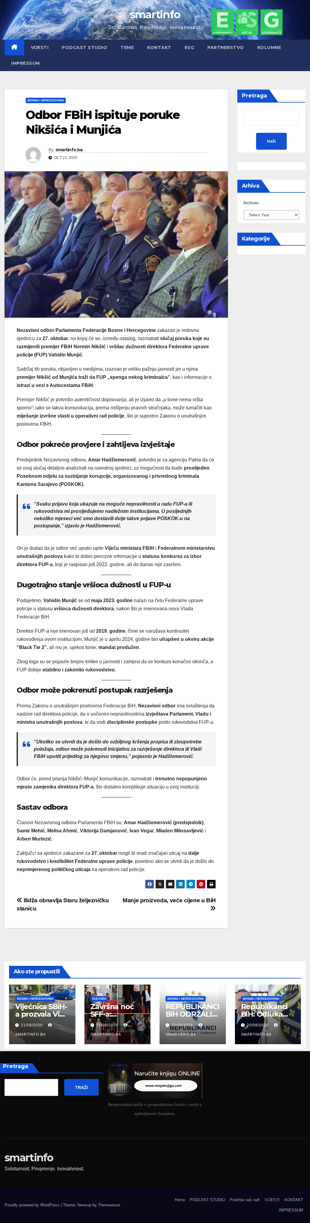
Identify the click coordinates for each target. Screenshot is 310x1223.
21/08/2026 (32, 1025)
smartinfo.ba (69, 149)
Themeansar (109, 1205)
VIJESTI (40, 47)
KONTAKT (159, 47)
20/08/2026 (182, 1025)
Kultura (99, 998)
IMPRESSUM (25, 63)
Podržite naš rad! (245, 1200)
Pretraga (254, 95)
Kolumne (269, 47)
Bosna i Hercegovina (46, 100)
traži (271, 141)
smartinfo (155, 14)
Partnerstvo (225, 47)
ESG (189, 47)
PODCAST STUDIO (84, 47)
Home (180, 1200)
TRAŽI (81, 1087)
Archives (251, 203)
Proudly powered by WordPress (33, 1205)
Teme (127, 47)
